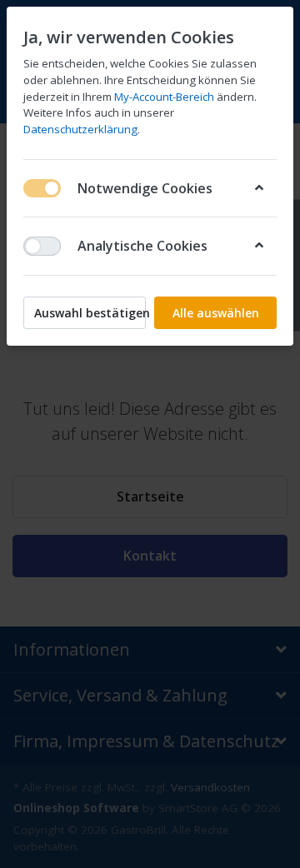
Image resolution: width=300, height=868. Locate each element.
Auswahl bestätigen (90, 313)
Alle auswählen (215, 313)
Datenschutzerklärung (80, 129)
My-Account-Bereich (164, 96)
